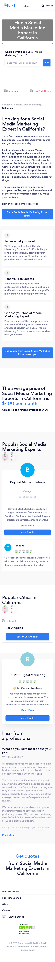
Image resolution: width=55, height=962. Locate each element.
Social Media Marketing (27, 104)
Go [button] (47, 62)
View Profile (27, 532)
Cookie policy (39, 946)
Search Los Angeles (27, 636)
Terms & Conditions (18, 946)
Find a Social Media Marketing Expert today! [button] (27, 214)
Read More (8, 835)
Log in (49, 5)
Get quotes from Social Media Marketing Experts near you (27, 352)
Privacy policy (28, 950)
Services (7, 104)
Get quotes (27, 856)
